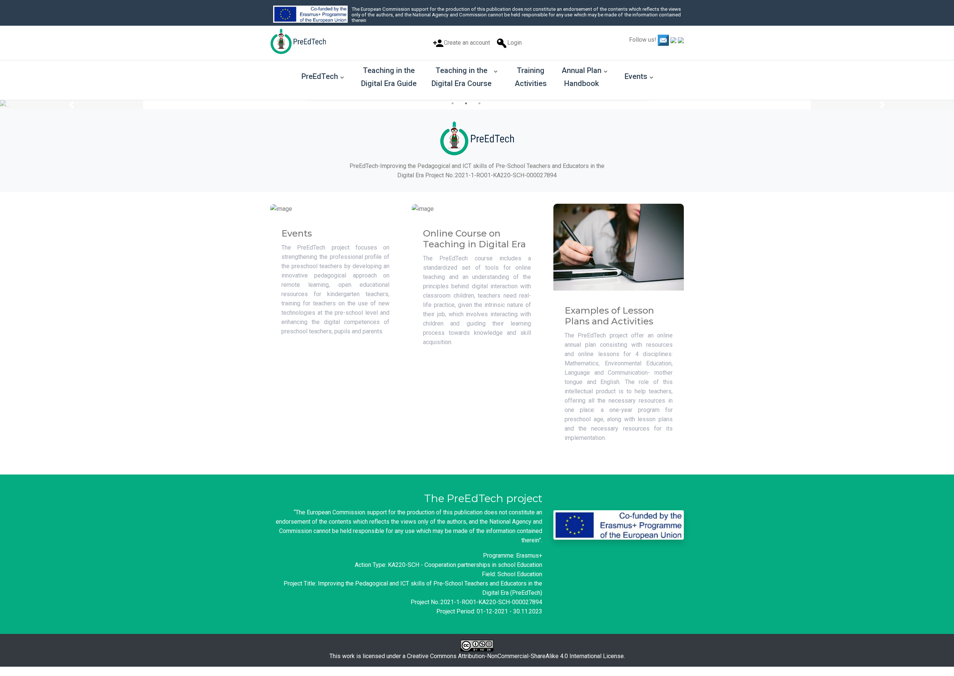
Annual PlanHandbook (581, 77)
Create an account (467, 42)
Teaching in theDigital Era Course (462, 77)
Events (636, 76)
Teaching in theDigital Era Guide (389, 77)
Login (514, 42)
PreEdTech (319, 76)
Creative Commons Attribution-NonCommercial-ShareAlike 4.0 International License (515, 656)
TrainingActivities (531, 77)
